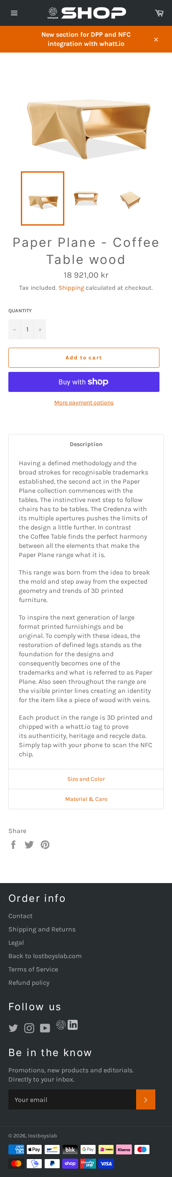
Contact (20, 916)
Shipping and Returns (42, 929)
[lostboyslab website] (61, 1026)
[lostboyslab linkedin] (73, 1026)
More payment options (84, 402)
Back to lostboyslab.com (45, 956)
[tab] (86, 444)
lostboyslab (42, 1135)
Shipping (71, 287)
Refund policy (28, 982)
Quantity (20, 311)
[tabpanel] (86, 611)
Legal (16, 942)
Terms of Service (33, 969)
